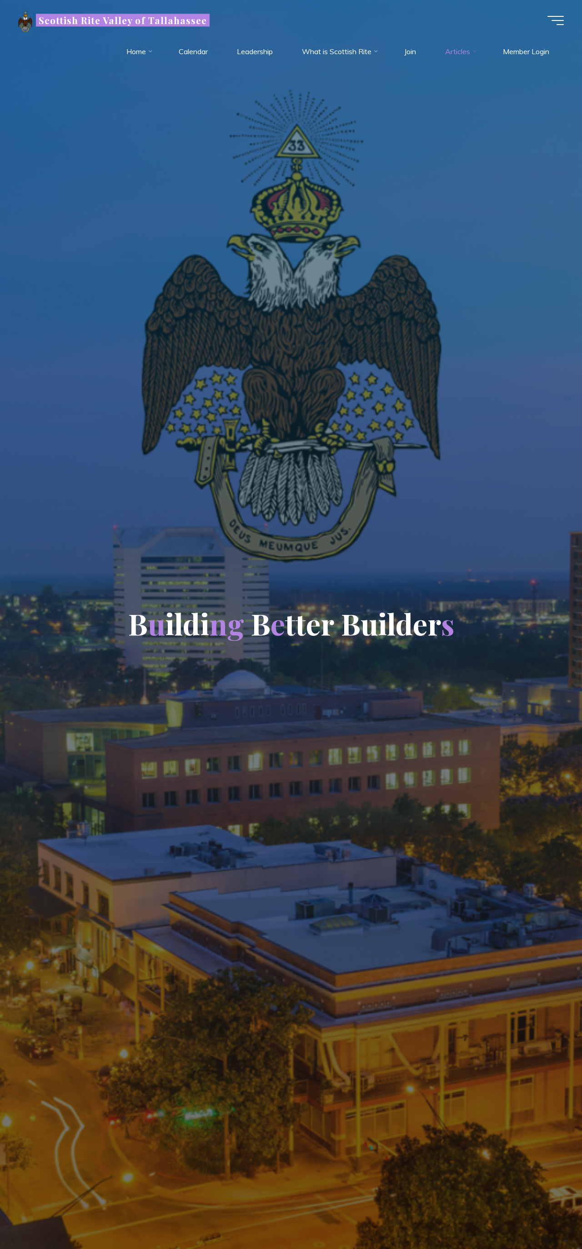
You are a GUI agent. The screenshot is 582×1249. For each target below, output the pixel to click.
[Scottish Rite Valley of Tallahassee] (25, 20)
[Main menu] (555, 20)
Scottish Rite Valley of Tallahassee (123, 20)
